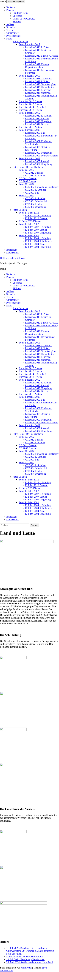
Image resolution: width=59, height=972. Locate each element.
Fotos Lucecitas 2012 (29, 112)
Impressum (11, 249)
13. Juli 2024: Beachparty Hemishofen (25, 959)
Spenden (10, 27)
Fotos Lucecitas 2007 (29, 158)
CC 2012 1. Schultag (35, 175)
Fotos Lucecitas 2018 (29, 75)
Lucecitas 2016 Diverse (30, 101)
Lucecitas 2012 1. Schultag (38, 115)
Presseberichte (13, 35)
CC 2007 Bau (32, 192)
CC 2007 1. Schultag (35, 189)
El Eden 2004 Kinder (35, 244)
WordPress (26, 967)
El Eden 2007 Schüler (36, 229)
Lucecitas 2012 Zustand (37, 118)
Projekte (10, 10)
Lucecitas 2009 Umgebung (38, 152)
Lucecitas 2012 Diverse (37, 124)
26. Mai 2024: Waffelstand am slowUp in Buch (29, 962)
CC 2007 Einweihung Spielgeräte (42, 187)
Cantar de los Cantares (24, 18)
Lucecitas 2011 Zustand (30, 127)
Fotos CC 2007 (26, 184)
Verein (9, 30)
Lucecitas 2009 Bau (35, 132)
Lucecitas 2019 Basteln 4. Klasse (41, 55)
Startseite (10, 7)
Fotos (9, 38)
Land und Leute (20, 13)
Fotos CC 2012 (26, 169)
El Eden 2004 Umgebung (38, 247)
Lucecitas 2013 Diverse (30, 110)
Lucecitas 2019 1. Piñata (37, 47)
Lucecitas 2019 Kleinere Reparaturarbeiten (37, 65)
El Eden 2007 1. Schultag (38, 227)
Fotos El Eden (20, 209)
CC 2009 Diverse (27, 181)
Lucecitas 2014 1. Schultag (32, 107)
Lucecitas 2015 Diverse (30, 104)
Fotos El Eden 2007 (29, 224)
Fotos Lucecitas (20, 41)
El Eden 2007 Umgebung (38, 232)
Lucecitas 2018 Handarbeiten (39, 87)
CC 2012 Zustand (34, 172)
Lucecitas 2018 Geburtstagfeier (40, 84)
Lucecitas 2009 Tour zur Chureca (41, 155)
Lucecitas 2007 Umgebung (38, 164)
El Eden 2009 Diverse (30, 221)
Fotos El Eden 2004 (29, 235)
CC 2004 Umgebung (35, 207)
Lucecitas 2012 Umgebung (38, 121)
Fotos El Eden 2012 (29, 212)
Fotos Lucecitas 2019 (29, 44)
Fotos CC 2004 (26, 195)
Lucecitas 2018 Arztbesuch (38, 78)
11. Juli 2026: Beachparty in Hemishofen (26, 948)
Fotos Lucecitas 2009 (29, 130)
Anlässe (10, 24)
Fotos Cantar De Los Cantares (28, 167)
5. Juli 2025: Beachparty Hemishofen (24, 956)
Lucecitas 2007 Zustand (37, 161)
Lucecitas (17, 15)
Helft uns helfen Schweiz (12, 258)
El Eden (17, 21)
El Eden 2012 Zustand (36, 218)
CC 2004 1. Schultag (35, 198)
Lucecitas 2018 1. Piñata (37, 81)
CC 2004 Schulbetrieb (36, 201)
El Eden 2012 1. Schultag (38, 215)
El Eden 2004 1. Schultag (38, 238)
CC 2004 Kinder (33, 204)
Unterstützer (12, 33)
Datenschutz (12, 252)
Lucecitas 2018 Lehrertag (38, 90)
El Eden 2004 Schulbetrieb (38, 241)
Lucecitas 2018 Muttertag (38, 92)
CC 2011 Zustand (28, 178)
